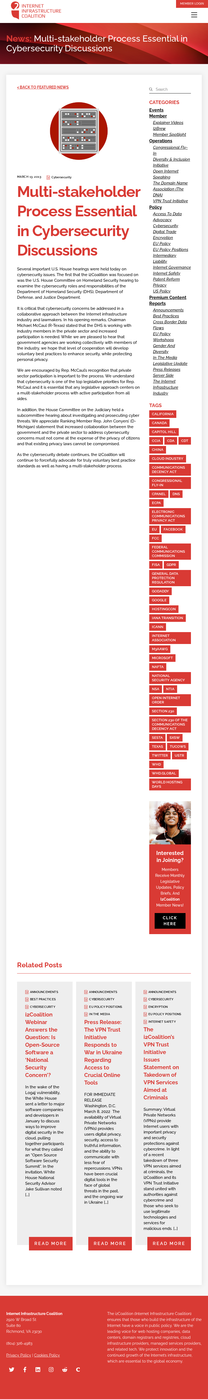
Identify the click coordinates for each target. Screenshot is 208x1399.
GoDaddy (160, 591)
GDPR (171, 565)
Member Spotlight (169, 134)
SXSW (175, 738)
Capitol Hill (164, 432)
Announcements (168, 310)
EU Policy (162, 243)
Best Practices (166, 316)
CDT (184, 441)
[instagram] (51, 1369)
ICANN (157, 627)
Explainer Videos (168, 122)
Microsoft (162, 658)
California (163, 414)
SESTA (157, 738)
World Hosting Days (167, 784)
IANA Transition (167, 618)
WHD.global (164, 773)
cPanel (159, 494)
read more (50, 1243)
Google (159, 600)
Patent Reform (166, 279)
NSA (155, 689)
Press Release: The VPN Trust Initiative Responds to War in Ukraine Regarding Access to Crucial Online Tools (103, 1052)
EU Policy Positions (170, 249)
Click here (170, 920)
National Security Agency (168, 678)
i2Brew (159, 128)
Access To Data (167, 214)
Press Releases (166, 369)
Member (158, 116)
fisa (156, 565)
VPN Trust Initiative (170, 201)
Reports (157, 303)
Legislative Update (170, 363)
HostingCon (164, 609)
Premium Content (167, 297)
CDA (170, 441)
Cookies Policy (47, 1355)
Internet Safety (166, 273)
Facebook (173, 529)
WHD (156, 764)
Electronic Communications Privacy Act (168, 516)
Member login (192, 3)
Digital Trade (164, 231)
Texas (157, 746)
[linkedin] (38, 1369)
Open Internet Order (166, 700)
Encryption (163, 237)
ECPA (156, 503)
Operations (160, 140)
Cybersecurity (61, 177)
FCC (155, 538)
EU (154, 529)
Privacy (160, 285)
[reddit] (64, 1369)
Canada (159, 423)
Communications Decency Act (168, 469)
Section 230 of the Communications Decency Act (170, 724)
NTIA (170, 689)
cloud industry (167, 459)
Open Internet (165, 171)
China (157, 450)
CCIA (156, 441)
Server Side (163, 375)
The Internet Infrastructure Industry (165, 387)
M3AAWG (160, 649)
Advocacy (162, 219)
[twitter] (11, 1369)
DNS (176, 494)
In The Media (165, 357)
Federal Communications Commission (168, 551)
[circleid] (78, 1369)
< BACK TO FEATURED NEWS (43, 87)
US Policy (162, 291)
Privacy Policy (18, 1355)
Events (156, 110)
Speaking (161, 177)
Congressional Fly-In (167, 483)
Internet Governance (172, 267)
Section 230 (163, 711)
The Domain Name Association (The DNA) (170, 189)
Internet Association (164, 638)
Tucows (178, 746)
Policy (155, 207)
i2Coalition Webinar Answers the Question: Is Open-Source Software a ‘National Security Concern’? (42, 1044)
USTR (179, 755)
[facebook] (25, 1369)
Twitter (160, 755)
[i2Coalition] (36, 11)
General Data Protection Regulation (165, 578)
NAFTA (158, 667)
